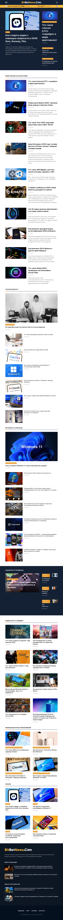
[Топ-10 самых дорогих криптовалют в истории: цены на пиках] (15, 213)
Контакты (42, 910)
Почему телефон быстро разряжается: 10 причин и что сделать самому (36, 896)
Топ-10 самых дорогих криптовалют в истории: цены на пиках (42, 210)
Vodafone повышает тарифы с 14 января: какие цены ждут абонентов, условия (40, 550)
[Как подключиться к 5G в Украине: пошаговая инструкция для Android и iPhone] (14, 509)
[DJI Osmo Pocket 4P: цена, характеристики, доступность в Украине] (14, 416)
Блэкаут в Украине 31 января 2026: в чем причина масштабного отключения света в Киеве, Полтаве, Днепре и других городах (33, 867)
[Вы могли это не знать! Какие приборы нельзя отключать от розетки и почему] (9, 876)
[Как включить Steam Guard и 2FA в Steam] (45, 680)
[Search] (57, 2)
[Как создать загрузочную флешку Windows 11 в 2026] (14, 401)
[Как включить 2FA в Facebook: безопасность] (14, 478)
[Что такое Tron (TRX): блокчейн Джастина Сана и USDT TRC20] (15, 127)
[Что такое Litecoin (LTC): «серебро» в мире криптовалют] (50, 15)
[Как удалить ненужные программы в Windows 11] (45, 795)
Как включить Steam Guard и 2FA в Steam (45, 690)
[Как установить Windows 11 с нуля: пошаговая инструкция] (31, 446)
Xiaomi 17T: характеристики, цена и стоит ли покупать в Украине (49, 51)
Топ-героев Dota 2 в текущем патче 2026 (15, 715)
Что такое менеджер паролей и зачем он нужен (38, 334)
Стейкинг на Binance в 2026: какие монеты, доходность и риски (42, 189)
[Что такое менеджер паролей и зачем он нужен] (14, 340)
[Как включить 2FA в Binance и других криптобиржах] (15, 253)
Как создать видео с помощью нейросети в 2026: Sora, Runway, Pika (21, 38)
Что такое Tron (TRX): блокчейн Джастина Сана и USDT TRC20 (41, 124)
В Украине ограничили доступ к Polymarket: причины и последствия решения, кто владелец (40, 519)
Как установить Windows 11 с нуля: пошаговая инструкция (26, 465)
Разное (7, 32)
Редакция (21, 910)
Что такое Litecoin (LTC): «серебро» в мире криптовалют (49, 32)
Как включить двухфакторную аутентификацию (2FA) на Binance (42, 230)
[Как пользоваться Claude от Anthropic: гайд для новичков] (14, 385)
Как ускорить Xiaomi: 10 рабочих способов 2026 (44, 835)
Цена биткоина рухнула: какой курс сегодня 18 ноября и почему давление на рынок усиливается (33, 889)
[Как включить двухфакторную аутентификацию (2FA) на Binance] (15, 233)
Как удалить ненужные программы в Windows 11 (42, 807)
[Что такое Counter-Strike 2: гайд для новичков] (17, 657)
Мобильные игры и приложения (14, 747)
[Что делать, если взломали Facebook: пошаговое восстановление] (17, 823)
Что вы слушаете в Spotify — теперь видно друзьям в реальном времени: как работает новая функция (40, 535)
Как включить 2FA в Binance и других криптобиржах (40, 250)
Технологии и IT (10, 324)
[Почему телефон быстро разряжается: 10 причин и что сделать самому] (9, 898)
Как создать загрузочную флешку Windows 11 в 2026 (40, 395)
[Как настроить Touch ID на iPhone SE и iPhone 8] (45, 738)
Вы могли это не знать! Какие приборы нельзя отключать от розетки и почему (35, 875)
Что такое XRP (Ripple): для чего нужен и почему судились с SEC (41, 171)
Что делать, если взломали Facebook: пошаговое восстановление (15, 835)
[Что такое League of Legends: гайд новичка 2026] (17, 632)
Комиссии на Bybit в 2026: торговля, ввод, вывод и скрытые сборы (43, 104)
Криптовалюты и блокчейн (49, 21)
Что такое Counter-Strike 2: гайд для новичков (16, 666)
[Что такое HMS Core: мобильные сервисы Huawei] (17, 738)
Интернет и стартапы (11, 463)
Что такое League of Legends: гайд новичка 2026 (17, 641)
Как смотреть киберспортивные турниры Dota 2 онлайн (44, 666)
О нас (28, 910)
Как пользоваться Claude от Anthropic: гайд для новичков (38, 381)
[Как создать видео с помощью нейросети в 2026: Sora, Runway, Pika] (22, 20)
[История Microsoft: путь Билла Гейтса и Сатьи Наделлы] (31, 308)
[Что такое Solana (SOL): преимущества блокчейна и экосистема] (15, 273)
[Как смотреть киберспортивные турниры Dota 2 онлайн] (45, 657)
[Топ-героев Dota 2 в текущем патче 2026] (17, 705)
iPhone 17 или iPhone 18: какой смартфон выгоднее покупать (45, 592)
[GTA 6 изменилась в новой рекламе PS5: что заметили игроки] (45, 632)
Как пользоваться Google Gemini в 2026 (36, 350)
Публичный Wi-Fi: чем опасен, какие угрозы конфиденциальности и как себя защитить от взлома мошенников (40, 489)
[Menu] (6, 2)
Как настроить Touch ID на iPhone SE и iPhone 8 (45, 751)
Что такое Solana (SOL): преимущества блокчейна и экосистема (39, 270)
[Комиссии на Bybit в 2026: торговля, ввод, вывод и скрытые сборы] (15, 107)
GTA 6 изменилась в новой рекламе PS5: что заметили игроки (42, 642)
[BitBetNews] (32, 2)
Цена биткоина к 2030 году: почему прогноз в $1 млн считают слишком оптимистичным (42, 146)
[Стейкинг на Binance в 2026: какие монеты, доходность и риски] (15, 192)
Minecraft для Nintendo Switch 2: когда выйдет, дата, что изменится (16, 690)
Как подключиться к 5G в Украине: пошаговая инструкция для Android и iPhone (38, 504)
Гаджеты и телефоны (48, 48)
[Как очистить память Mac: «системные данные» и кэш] (55, 601)
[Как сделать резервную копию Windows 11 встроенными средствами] (14, 370)
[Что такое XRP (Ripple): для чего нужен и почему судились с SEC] (15, 174)
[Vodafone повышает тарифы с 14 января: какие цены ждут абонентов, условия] (14, 555)
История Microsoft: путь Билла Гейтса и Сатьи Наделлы (25, 327)
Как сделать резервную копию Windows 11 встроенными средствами (37, 365)
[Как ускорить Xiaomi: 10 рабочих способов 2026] (45, 823)
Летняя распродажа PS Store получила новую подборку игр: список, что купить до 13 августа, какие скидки (45, 717)
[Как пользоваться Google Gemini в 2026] (14, 355)
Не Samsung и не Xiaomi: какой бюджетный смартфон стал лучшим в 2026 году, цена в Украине (49, 62)
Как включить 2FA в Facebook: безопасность (37, 473)
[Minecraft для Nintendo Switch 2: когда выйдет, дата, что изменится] (17, 680)
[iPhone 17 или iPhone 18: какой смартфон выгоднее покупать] (54, 588)
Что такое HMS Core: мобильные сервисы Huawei (17, 751)
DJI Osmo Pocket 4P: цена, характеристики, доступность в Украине (37, 411)
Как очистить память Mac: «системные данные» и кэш (46, 605)
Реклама (34, 910)
